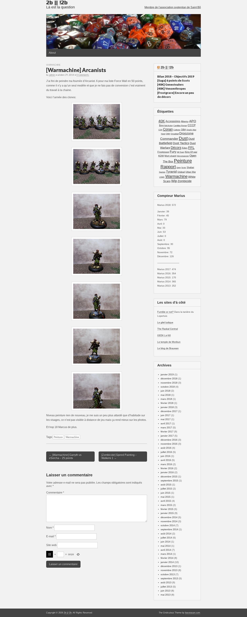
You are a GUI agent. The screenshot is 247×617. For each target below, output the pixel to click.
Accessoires (173, 121)
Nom (50, 527)
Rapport (168, 166)
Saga (178, 168)
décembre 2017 (169, 411)
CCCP (192, 125)
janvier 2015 (167, 513)
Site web (51, 545)
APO (192, 121)
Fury (173, 151)
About (52, 52)
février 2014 (167, 558)
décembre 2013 (169, 566)
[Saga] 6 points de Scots (173, 80)
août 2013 (166, 582)
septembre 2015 (169, 480)
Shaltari (190, 167)
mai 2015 (166, 496)
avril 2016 (166, 460)
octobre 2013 (168, 574)
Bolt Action (168, 126)
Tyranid (171, 171)
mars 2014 (166, 554)
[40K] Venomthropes (171, 88)
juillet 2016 (166, 452)
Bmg (161, 125)
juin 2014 (165, 541)
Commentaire (55, 492)
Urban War (191, 172)
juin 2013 (165, 590)
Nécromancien (183, 156)
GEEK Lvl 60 (164, 335)
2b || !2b (167, 67)
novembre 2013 (169, 570)
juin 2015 (165, 492)
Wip (174, 181)
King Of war (191, 152)
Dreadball (175, 134)
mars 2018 (166, 399)
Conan (168, 129)
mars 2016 (166, 464)
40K (161, 121)
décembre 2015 (169, 476)
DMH (168, 134)
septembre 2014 (169, 529)
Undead (181, 172)
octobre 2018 (168, 386)
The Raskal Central (167, 328)
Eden (185, 148)
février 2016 (167, 468)
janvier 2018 (167, 407)
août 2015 (166, 484)
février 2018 (167, 403)
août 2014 (166, 533)
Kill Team (180, 152)
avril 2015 (166, 501)
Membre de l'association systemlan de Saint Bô (173, 7)
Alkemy (185, 121)
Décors (176, 147)
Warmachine (53, 64)
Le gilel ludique (165, 322)
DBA (183, 129)
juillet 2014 (166, 537)
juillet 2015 (166, 488)
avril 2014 (166, 550)
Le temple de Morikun (168, 342)
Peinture (58, 437)
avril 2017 (166, 423)
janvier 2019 (167, 374)
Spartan (162, 172)
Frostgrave (163, 152)
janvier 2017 (167, 435)
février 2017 (167, 431)
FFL (191, 147)
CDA (160, 130)
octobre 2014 (168, 525)
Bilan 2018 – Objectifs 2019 (175, 76)
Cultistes (176, 130)
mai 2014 (166, 545)
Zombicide (185, 181)
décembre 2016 (169, 439)
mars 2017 (166, 427)
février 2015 (167, 509)
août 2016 (166, 447)
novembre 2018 (169, 382)
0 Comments (82, 75)
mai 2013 (166, 594)
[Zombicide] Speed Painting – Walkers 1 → (119, 457)
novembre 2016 (169, 443)
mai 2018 (166, 395)
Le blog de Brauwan (168, 348)
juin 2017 (165, 415)
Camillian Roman (180, 126)
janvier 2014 (167, 562)
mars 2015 (166, 505)
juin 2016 (165, 456)
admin (52, 75)
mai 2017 (166, 419)
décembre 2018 (169, 378)
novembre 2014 (169, 521)
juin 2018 (165, 390)
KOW (161, 155)
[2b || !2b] (123, 24)
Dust (183, 138)
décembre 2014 (169, 517)
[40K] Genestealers (170, 84)
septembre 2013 (169, 578)
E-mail (51, 536)
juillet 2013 (166, 586)
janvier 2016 (167, 472)
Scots (183, 168)
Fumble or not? (165, 312)
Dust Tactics (181, 143)
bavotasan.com (192, 612)
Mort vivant (170, 155)
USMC (162, 177)
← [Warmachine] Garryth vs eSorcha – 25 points (65, 457)
